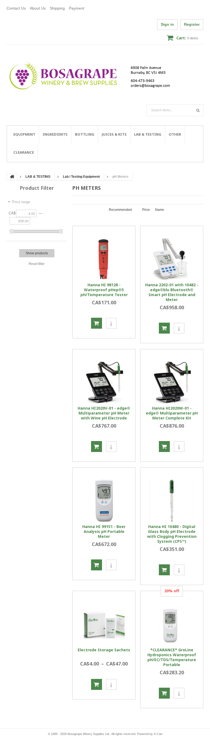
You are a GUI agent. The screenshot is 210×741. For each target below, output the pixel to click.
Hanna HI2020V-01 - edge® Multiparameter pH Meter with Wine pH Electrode (104, 413)
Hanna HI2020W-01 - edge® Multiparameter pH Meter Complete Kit (172, 413)
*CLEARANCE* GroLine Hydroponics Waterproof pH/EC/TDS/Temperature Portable (171, 657)
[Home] (93, 76)
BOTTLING (84, 134)
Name (159, 210)
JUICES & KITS (114, 134)
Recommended (120, 210)
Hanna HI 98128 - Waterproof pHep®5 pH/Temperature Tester (104, 289)
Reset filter (37, 264)
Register (192, 24)
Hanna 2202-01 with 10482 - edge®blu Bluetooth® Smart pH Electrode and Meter (171, 292)
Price (146, 210)
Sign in (167, 24)
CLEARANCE (23, 152)
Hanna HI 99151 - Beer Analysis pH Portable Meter (104, 531)
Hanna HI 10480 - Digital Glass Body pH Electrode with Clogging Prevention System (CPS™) (172, 534)
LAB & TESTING (147, 134)
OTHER (175, 134)
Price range (21, 202)
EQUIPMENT (24, 134)
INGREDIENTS (55, 134)
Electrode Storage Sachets (104, 649)
